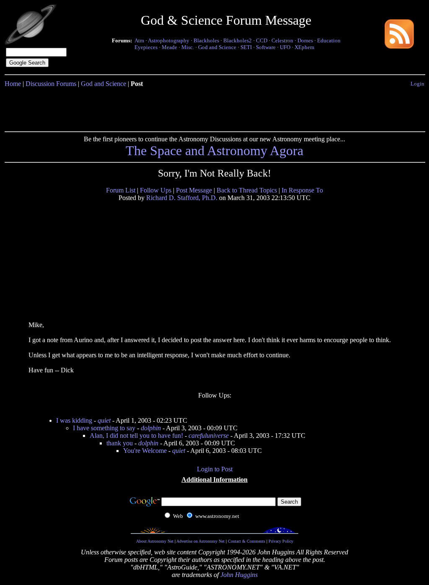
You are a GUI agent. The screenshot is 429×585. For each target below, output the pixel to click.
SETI (246, 47)
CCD (261, 40)
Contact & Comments (246, 541)
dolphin (151, 428)
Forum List (120, 190)
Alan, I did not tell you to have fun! (136, 435)
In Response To (302, 190)
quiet (104, 420)
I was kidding (74, 420)
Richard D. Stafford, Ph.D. (181, 197)
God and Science (217, 47)
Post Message (194, 190)
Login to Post (215, 469)
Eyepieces (146, 47)
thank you (119, 443)
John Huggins (239, 574)
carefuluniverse (209, 435)
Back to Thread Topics (247, 190)
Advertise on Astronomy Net (200, 541)
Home (13, 83)
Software (266, 47)
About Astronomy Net (154, 541)
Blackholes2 (237, 40)
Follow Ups (155, 190)
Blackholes (206, 40)
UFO (285, 47)
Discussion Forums (51, 83)
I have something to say (104, 428)
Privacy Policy (281, 541)
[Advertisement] (214, 108)
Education (329, 40)
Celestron (282, 40)
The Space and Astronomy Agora (214, 150)
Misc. (187, 47)
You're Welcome (145, 450)
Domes (305, 40)
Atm (139, 40)
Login (417, 84)
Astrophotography (168, 40)
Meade (169, 47)
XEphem (304, 47)
